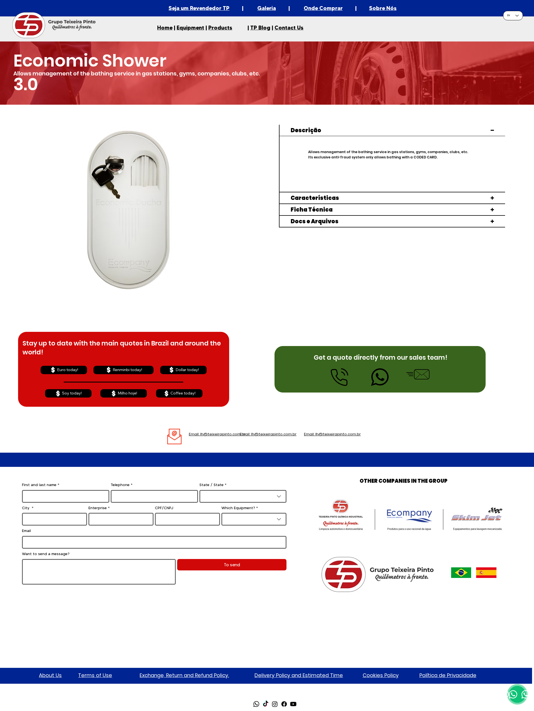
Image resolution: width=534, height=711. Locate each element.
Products (220, 27)
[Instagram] (274, 704)
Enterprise (99, 507)
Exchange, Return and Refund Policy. (184, 675)
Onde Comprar (323, 8)
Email (26, 530)
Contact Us (289, 27)
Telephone (121, 484)
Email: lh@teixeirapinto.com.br (217, 434)
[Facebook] (284, 704)
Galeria (266, 8)
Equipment (190, 27)
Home (164, 27)
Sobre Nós (383, 8)
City (27, 507)
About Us (50, 675)
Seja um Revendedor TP (199, 8)
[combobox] (243, 496)
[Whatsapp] (256, 704)
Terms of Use (95, 675)
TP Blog (260, 27)
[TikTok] (265, 704)
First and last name (40, 484)
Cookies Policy (381, 675)
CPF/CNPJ (164, 507)
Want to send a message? (46, 553)
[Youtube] (293, 704)
